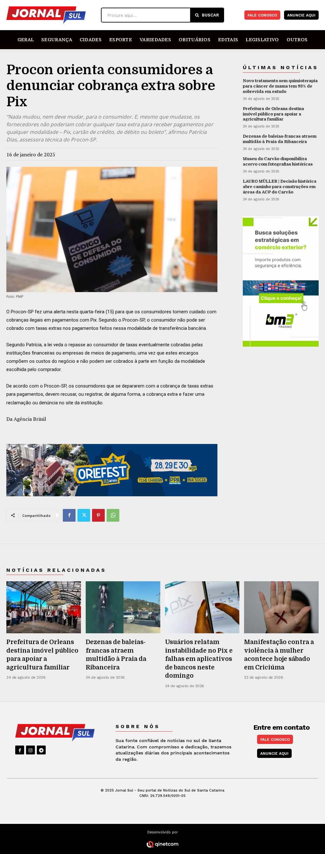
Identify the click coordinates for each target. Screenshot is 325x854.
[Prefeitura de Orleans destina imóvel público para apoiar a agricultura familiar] (43, 607)
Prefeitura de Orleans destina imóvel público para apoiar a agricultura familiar (273, 114)
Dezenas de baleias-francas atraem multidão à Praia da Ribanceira (279, 139)
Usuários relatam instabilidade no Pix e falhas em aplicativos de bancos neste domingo (199, 659)
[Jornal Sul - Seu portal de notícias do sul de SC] (52, 15)
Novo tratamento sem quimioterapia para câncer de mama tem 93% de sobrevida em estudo (280, 86)
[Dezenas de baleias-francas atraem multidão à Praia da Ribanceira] (123, 607)
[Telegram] (41, 750)
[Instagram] (30, 750)
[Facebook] (69, 515)
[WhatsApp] (113, 515)
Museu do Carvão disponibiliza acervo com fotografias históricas (278, 161)
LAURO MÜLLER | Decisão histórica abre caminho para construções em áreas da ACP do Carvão (279, 186)
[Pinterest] (98, 515)
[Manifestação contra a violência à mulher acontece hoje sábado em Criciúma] (281, 607)
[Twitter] (83, 515)
